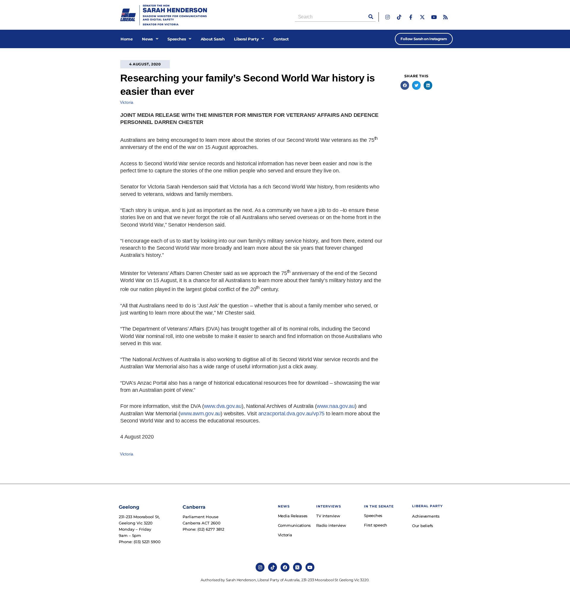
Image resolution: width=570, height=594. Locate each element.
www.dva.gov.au (223, 406)
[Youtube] (434, 17)
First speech (375, 525)
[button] (404, 85)
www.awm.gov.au (200, 414)
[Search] (371, 16)
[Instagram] (388, 17)
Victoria (126, 102)
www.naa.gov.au (336, 406)
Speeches (176, 39)
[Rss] (445, 17)
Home (126, 39)
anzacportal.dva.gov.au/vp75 (291, 414)
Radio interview (331, 525)
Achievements (426, 516)
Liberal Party (246, 39)
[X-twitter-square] (297, 567)
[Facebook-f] (411, 17)
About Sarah (213, 39)
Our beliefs (422, 525)
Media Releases (293, 515)
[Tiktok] (399, 17)
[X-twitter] (422, 17)
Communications (294, 525)
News (147, 39)
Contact (281, 39)
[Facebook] (285, 567)
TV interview (328, 515)
